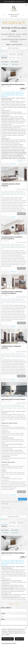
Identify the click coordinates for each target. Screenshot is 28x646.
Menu (26, 5)
